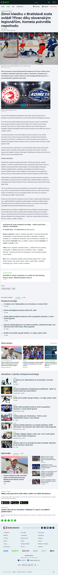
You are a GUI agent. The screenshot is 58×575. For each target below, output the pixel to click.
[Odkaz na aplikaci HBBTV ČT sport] (24, 502)
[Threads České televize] (53, 528)
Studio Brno (41, 535)
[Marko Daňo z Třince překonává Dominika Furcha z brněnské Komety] (29, 48)
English (14, 572)
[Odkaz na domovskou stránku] (7, 2)
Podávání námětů (25, 543)
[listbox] (31, 565)
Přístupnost (29, 572)
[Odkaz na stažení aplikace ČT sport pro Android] (14, 502)
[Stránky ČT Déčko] (35, 551)
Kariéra (40, 541)
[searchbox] (40, 2)
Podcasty (40, 538)
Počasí (22, 541)
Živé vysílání (41, 532)
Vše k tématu (54, 343)
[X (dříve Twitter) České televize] (50, 528)
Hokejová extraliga (6, 11)
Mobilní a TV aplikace (43, 543)
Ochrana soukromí (21, 572)
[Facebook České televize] (45, 528)
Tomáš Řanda (4, 29)
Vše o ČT (23, 546)
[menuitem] (3, 7)
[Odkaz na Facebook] (5, 520)
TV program (6, 532)
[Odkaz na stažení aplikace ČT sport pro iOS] (5, 502)
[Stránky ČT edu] (52, 551)
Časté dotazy (7, 546)
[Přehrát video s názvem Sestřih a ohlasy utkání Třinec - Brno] (25, 95)
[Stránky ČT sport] (15, 551)
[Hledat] (49, 2)
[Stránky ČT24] (6, 551)
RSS (53, 572)
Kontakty (40, 546)
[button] (25, 95)
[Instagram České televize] (42, 528)
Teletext (6, 538)
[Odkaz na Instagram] (2, 520)
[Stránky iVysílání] (25, 551)
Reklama (6, 535)
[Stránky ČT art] (44, 551)
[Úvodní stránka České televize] (11, 528)
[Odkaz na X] (8, 520)
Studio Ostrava (24, 538)
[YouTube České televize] (48, 528)
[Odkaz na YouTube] (12, 520)
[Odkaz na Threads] (15, 520)
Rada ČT (5, 541)
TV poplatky (24, 535)
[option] (25, 565)
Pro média (23, 532)
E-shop (5, 543)
